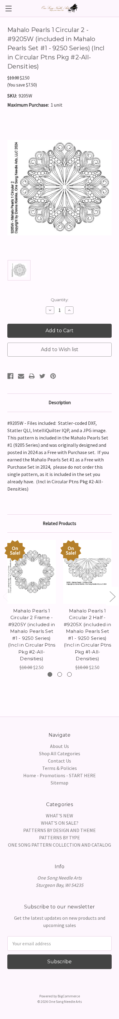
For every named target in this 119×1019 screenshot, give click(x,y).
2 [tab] (59, 674)
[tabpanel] (32, 605)
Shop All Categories (59, 753)
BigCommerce (69, 996)
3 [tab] (69, 674)
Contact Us (59, 761)
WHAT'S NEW (59, 816)
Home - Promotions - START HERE (59, 775)
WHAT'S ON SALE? (59, 823)
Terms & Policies (59, 768)
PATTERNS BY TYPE (59, 837)
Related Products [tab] (59, 523)
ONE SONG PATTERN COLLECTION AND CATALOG (59, 845)
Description (60, 402)
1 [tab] (50, 674)
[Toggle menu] (8, 8)
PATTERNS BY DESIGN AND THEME (59, 830)
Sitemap (59, 783)
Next (112, 596)
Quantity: (60, 299)
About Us (59, 746)
